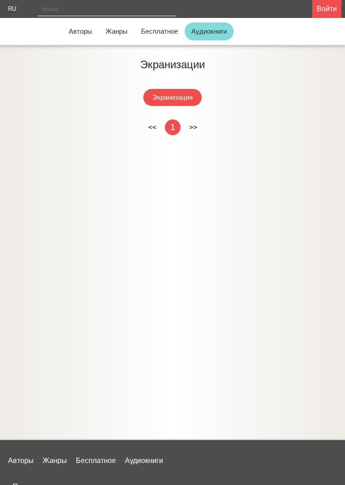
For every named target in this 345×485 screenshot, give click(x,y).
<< (152, 127)
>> (193, 127)
